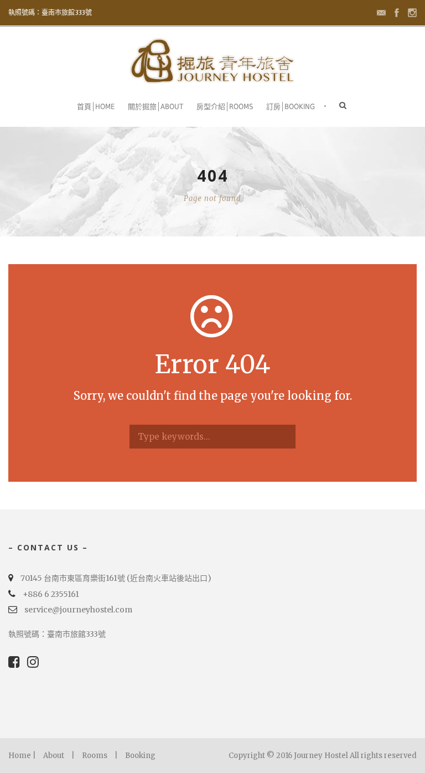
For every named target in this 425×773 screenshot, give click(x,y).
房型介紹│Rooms (224, 106)
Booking (140, 755)
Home (19, 755)
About (53, 755)
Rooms (94, 755)
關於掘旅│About (155, 106)
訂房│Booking (290, 106)
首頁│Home (96, 106)
